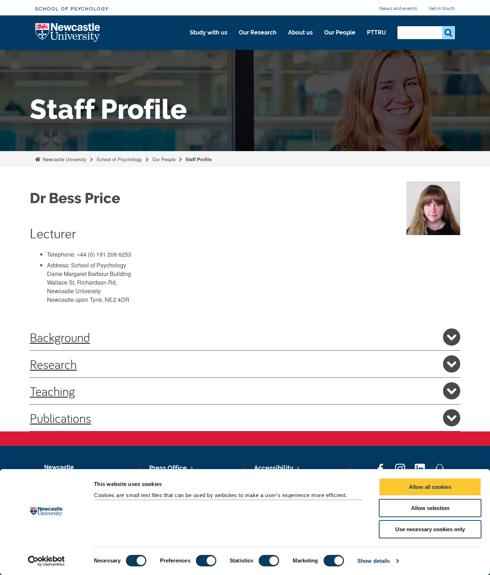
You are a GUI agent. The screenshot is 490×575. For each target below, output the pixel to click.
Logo (68, 33)
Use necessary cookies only (430, 529)
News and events (398, 8)
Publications (60, 418)
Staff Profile (198, 159)
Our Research (258, 32)
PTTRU (376, 32)
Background (60, 337)
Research (53, 364)
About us (300, 32)
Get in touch (442, 8)
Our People (339, 32)
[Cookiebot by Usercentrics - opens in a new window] (46, 561)
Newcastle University (63, 159)
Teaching (52, 391)
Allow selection (430, 508)
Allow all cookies (430, 487)
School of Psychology (72, 8)
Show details (373, 561)
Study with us (208, 32)
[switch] (206, 560)
